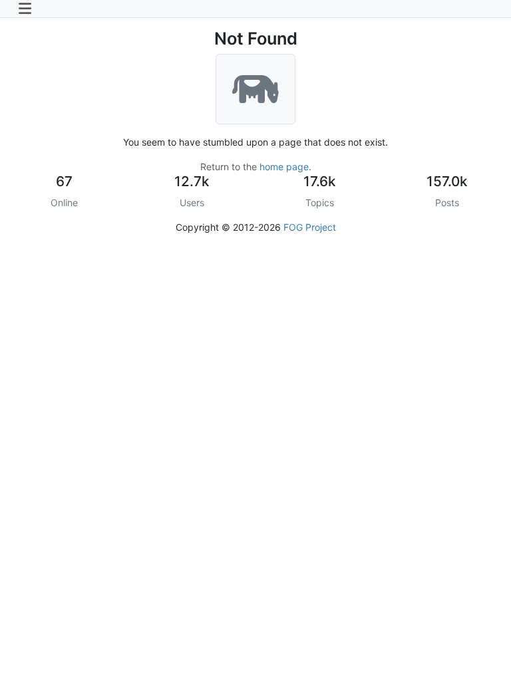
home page (284, 166)
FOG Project (309, 227)
